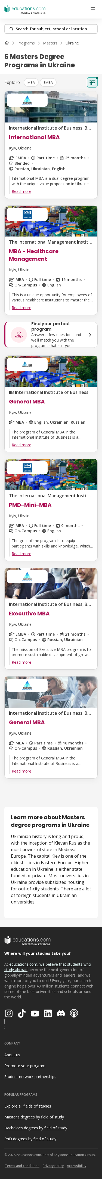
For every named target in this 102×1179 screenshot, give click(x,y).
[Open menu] (93, 9)
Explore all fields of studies (27, 1106)
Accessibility (76, 1165)
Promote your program (24, 1065)
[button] (31, 82)
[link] (72, 43)
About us (12, 1054)
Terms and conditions (22, 1165)
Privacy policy (53, 1165)
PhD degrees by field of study (30, 1138)
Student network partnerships (30, 1076)
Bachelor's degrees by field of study (35, 1127)
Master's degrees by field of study (34, 1117)
